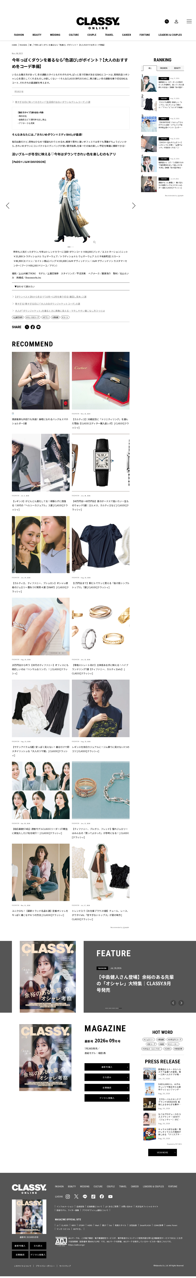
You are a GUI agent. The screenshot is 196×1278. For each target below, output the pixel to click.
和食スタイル (120, 1225)
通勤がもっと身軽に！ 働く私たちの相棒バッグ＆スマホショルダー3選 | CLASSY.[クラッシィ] (171, 185)
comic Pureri (171, 1225)
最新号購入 (107, 1066)
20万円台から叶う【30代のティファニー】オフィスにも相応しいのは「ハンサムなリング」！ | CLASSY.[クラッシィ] (40, 669)
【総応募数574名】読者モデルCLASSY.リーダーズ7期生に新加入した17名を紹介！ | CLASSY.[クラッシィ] (40, 831)
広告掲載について (94, 1206)
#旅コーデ (151, 1044)
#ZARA (167, 1048)
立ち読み (107, 1077)
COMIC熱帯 (158, 1225)
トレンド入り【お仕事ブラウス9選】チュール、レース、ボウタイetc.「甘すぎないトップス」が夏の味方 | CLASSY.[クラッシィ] (100, 915)
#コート (65, 317)
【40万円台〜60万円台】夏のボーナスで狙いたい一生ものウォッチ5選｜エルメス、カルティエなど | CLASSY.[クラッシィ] (100, 505)
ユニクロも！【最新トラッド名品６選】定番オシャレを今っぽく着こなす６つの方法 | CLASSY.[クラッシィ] (40, 913)
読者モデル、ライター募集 (68, 1210)
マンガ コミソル (63, 1229)
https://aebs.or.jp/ (76, 1244)
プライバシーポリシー (45, 1266)
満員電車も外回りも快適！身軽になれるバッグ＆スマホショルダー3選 (40, 421)
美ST (104, 1225)
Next (181, 1003)
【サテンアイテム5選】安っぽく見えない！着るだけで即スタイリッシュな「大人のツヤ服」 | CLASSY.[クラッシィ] (40, 751)
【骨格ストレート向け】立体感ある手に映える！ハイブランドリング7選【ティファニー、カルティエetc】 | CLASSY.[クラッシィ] (100, 669)
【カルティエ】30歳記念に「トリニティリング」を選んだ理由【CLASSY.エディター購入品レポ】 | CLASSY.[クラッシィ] (100, 423)
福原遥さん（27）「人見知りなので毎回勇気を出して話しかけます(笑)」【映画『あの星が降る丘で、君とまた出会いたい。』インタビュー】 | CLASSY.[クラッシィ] (171, 165)
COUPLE (91, 35)
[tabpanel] (70, 217)
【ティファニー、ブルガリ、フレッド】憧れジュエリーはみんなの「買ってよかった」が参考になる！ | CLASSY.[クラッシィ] (100, 833)
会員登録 (80, 1206)
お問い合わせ (127, 1206)
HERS (90, 1225)
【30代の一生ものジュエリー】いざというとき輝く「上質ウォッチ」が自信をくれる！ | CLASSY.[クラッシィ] (171, 145)
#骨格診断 (178, 1048)
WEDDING (55, 35)
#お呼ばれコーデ (174, 1039)
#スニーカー (173, 1044)
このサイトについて (22, 1266)
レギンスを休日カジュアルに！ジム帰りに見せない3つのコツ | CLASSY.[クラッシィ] (100, 749)
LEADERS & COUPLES (170, 35)
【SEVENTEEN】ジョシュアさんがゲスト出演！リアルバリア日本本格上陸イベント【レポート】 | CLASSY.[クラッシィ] (171, 125)
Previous (173, 1003)
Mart (97, 1225)
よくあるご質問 (111, 1206)
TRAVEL (109, 35)
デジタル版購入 (107, 1097)
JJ (57, 1225)
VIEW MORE (162, 1152)
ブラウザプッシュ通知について (95, 1210)
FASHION (19, 35)
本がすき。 (78, 1229)
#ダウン (46, 317)
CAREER (126, 35)
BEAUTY (37, 35)
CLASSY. (64, 1225)
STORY (82, 1225)
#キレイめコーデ (32, 317)
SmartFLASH (145, 1225)
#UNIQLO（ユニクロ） (152, 1048)
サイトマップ (65, 1266)
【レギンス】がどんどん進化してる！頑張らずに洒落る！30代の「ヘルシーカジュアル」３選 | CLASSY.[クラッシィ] (40, 505)
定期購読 (107, 1087)
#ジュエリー (149, 1039)
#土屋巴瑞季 (18, 317)
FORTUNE (145, 35)
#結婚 (161, 1044)
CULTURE (74, 35)
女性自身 (133, 1225)
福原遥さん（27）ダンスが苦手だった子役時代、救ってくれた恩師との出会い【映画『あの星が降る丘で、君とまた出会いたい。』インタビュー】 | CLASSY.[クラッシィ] (171, 85)
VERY (73, 1225)
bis (110, 1225)
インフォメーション (65, 1206)
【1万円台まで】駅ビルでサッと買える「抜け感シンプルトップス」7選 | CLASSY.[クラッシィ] (100, 585)
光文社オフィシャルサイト (147, 1206)
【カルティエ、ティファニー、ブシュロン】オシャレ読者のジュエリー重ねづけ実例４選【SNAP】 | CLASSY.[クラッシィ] (40, 587)
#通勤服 (55, 317)
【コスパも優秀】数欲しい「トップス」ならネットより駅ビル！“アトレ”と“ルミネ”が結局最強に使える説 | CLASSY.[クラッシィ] (171, 105)
